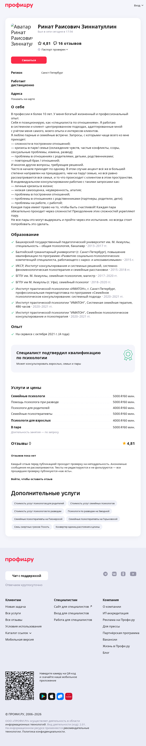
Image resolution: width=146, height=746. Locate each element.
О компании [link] (112, 606)
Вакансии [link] (110, 639)
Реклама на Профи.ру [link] (119, 620)
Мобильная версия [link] (19, 639)
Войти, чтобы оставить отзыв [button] (31, 479)
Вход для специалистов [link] (71, 613)
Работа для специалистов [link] (73, 620)
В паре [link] (16, 427)
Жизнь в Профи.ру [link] (116, 646)
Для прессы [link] (111, 626)
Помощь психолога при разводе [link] (35, 402)
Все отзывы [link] (13, 620)
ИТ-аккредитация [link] (116, 613)
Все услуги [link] (13, 613)
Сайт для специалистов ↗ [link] (73, 606)
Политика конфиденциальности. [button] (44, 731)
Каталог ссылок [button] (16, 633)
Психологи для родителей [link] (30, 408)
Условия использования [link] (23, 626)
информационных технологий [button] (25, 724)
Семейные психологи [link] (28, 396)
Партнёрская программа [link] (121, 633)
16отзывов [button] (70, 43)
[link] (29, 60)
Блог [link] (106, 653)
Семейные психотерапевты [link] (31, 414)
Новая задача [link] (15, 606)
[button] (53, 49)
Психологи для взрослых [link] (31, 420)
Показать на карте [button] (23, 99)
